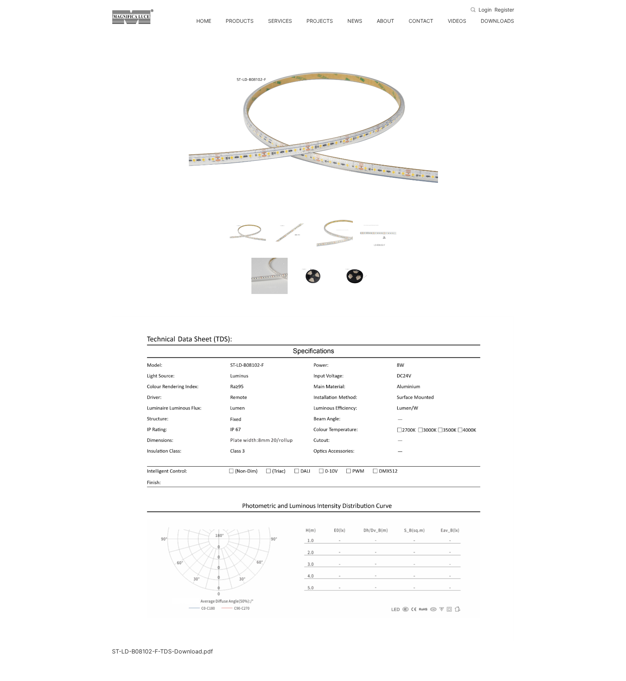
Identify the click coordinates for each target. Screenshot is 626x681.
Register (504, 9)
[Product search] (473, 9)
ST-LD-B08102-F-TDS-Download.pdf (162, 651)
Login (485, 9)
